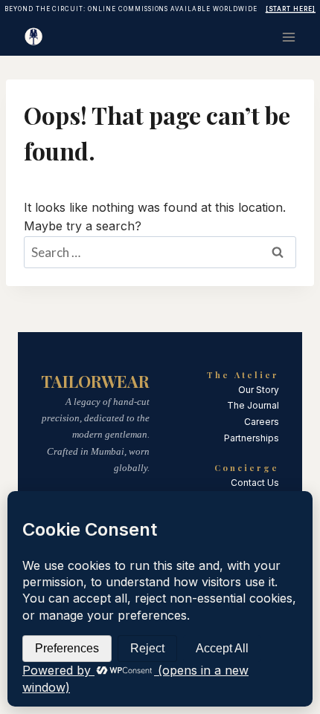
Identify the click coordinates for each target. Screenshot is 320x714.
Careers (261, 421)
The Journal (253, 405)
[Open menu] (288, 36)
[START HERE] (291, 9)
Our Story (258, 389)
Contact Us (255, 482)
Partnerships (251, 438)
